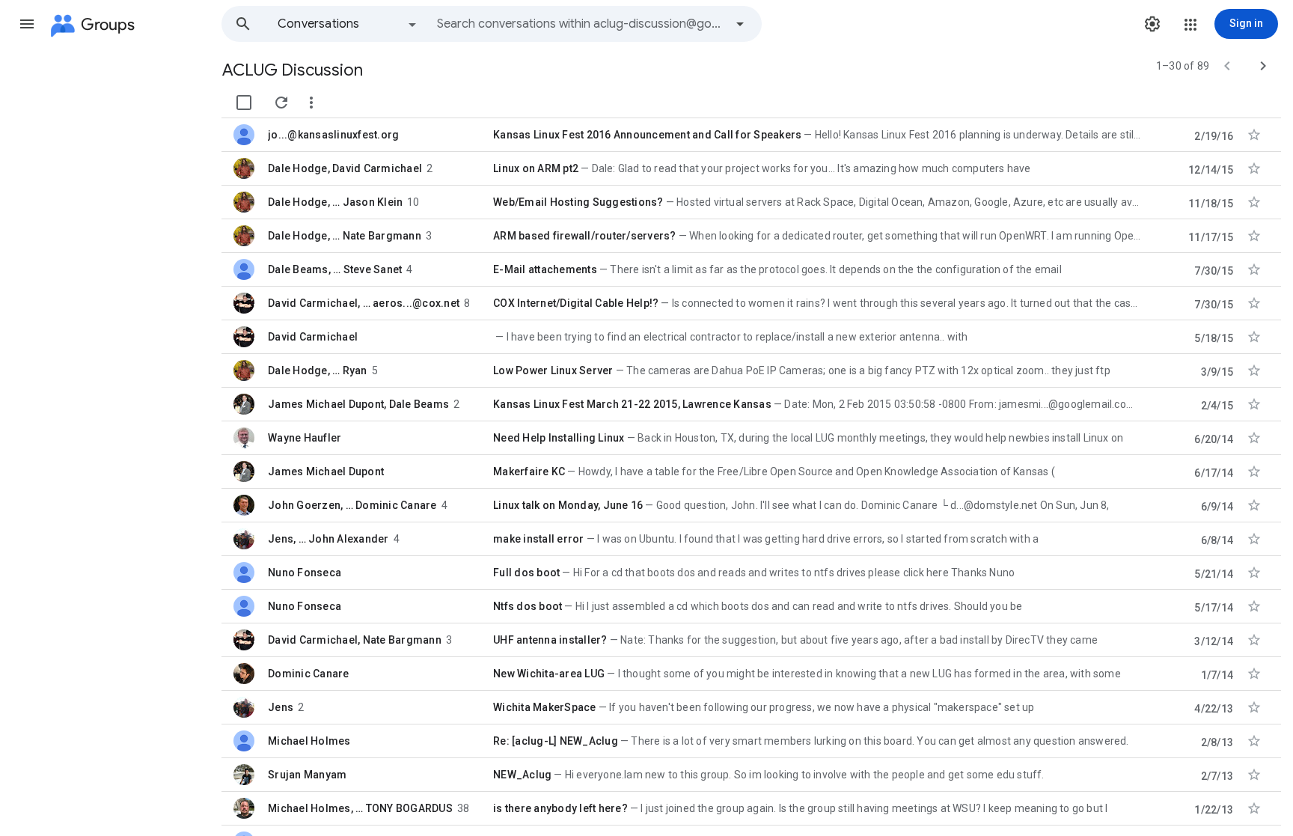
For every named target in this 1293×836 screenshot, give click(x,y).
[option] (348, 24)
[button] (27, 24)
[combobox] (580, 24)
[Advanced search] (740, 24)
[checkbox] (243, 102)
